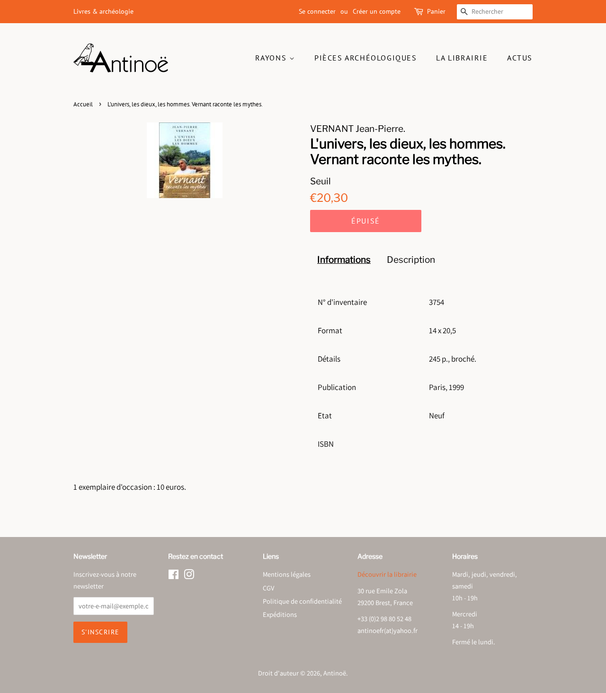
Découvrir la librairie (387, 574)
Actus (520, 57)
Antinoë (334, 672)
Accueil (83, 104)
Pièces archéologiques (365, 57)
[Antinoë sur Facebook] (173, 576)
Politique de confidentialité (302, 601)
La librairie (462, 57)
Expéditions (280, 614)
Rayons (272, 57)
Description (411, 259)
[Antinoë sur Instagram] (189, 576)
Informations (344, 259)
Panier (436, 11)
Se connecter (317, 11)
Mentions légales (287, 574)
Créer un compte (377, 11)
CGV (268, 587)
